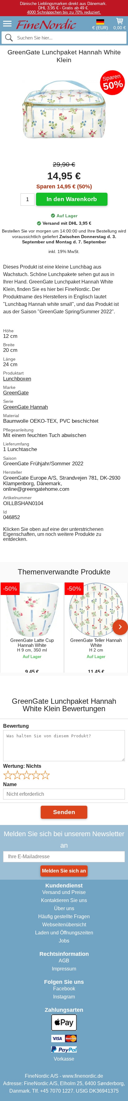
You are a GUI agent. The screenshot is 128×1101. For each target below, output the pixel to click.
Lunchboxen (17, 378)
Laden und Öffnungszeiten (64, 932)
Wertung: (22, 766)
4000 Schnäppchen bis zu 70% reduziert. (64, 12)
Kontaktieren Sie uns (64, 900)
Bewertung (16, 726)
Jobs (64, 940)
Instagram (64, 996)
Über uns (64, 908)
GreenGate (16, 392)
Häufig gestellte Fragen (64, 916)
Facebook (64, 988)
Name (10, 784)
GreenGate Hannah (25, 407)
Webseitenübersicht (64, 924)
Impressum (64, 968)
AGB (64, 960)
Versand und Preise (64, 892)
